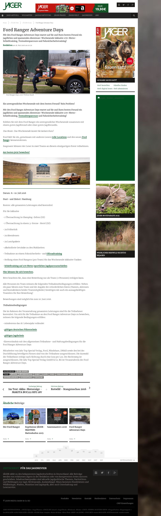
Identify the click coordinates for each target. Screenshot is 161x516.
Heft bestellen (103, 85)
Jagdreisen (87, 15)
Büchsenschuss (25, 374)
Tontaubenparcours (28, 116)
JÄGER (30, 512)
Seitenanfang (126, 460)
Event (37, 374)
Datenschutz (114, 498)
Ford (52, 374)
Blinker (79, 510)
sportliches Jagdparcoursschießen (50, 266)
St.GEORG (80, 512)
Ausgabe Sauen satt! (107, 80)
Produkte (65, 498)
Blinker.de (71, 510)
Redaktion (7, 45)
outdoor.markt (124, 512)
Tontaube (38, 377)
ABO (97, 15)
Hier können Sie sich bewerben (18, 272)
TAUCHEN (89, 512)
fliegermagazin (125, 510)
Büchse (14, 374)
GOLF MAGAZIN (21, 512)
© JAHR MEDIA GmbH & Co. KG (16, 501)
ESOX (85, 510)
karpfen (47, 512)
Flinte (45, 374)
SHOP (73, 512)
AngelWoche (62, 510)
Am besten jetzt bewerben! (16, 152)
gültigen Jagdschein (14, 335)
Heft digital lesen (104, 88)
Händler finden (120, 85)
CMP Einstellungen (125, 503)
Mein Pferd (66, 512)
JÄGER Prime (39, 512)
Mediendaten (100, 498)
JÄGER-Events (76, 374)
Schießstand (26, 377)
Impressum (128, 498)
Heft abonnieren (121, 88)
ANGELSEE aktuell (50, 510)
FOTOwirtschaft (112, 512)
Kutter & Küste (56, 512)
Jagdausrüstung (43, 15)
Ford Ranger (62, 374)
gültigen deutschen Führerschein (20, 329)
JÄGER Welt (74, 15)
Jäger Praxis (60, 15)
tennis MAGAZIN (100, 512)
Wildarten (27, 15)
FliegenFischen (114, 510)
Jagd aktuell (13, 15)
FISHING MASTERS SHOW (97, 510)
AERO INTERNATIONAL (12, 510)
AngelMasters (37, 510)
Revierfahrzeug (11, 377)
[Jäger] (16, 6)
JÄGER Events (27, 23)
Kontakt (88, 498)
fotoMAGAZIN (8, 512)
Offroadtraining (54, 253)
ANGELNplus (26, 510)
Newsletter (77, 498)
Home (2, 15)
